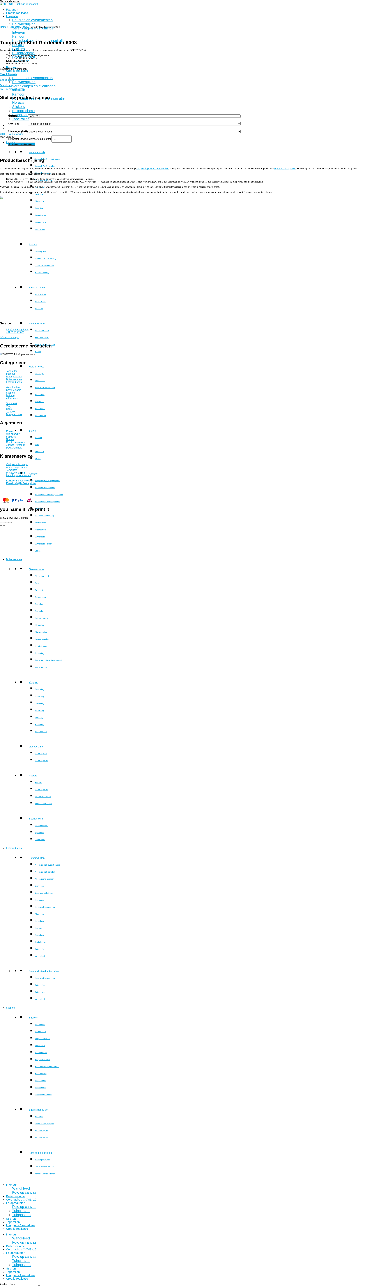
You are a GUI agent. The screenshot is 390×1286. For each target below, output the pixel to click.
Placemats (39, 394)
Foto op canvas (42, 337)
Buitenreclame (23, 53)
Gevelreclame (36, 569)
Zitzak (38, 459)
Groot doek (40, 839)
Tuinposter (39, 451)
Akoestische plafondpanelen (47, 502)
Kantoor (33, 473)
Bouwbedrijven (23, 24)
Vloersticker (40, 1088)
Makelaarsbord (41, 632)
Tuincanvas (40, 992)
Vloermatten (40, 415)
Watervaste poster (43, 796)
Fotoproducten (23, 115)
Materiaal (13, 116)
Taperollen (13, 1222)
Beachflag (39, 689)
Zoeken (4, 1284)
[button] (7, 137)
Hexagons (39, 187)
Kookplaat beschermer (45, 387)
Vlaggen (33, 682)
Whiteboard (40, 537)
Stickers (18, 49)
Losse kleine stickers (44, 1124)
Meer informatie (8, 74)
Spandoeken (36, 818)
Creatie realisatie (17, 12)
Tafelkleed (39, 401)
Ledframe (39, 194)
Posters (33, 775)
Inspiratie (12, 16)
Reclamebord (41, 667)
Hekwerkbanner (42, 618)
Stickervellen (40, 1074)
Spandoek (39, 832)
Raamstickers (41, 1052)
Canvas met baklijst (44, 893)
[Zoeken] (39, 1285)
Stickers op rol (41, 1138)
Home (3, 27)
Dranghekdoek (41, 825)
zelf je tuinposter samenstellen (152, 168)
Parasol (38, 437)
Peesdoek (39, 921)
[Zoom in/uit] (1, 522)
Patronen (12, 9)
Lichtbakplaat (41, 646)
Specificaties (7, 80)
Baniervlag (39, 696)
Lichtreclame (36, 746)
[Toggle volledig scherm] (4, 522)
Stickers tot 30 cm (38, 1110)
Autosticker (40, 1024)
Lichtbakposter (41, 760)
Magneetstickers (42, 1038)
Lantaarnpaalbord (42, 639)
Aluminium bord (42, 330)
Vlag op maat (41, 731)
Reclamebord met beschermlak (48, 660)
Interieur (11, 1184)
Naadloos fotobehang (44, 516)
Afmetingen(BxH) (18, 131)
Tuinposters (40, 985)
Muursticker (40, 1045)
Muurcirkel (39, 914)
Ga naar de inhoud (10, 1)
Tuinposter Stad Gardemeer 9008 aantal (29, 139)
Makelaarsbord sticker (45, 1174)
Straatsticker (40, 1031)
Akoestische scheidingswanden (49, 495)
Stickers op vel (41, 1131)
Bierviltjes (39, 373)
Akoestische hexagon (44, 173)
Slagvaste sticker (42, 1059)
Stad (24, 27)
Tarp (37, 444)
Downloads (6, 85)
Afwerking (14, 123)
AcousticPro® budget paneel (47, 159)
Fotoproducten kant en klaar (44, 971)
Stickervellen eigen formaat (47, 1066)
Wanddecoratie (37, 152)
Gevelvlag (39, 611)
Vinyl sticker (40, 1081)
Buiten (32, 430)
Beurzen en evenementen (32, 20)
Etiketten (39, 1117)
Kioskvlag (39, 625)
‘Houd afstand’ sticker (44, 1167)
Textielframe (40, 523)
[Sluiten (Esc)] (10, 522)
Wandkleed (40, 956)
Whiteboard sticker (43, 544)
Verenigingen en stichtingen (34, 86)
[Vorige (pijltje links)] (1, 525)
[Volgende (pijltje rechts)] (4, 525)
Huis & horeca (36, 366)
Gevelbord (39, 604)
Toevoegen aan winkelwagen (21, 144)
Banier (38, 583)
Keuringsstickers (42, 1160)
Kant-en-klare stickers (40, 1153)
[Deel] (7, 522)
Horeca (18, 103)
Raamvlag (39, 653)
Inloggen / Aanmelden (20, 1225)
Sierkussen (40, 408)
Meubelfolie (40, 380)
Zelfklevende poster (43, 803)
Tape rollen (20, 119)
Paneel (38, 351)
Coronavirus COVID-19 (21, 1199)
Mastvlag (39, 717)
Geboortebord (41, 597)
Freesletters (40, 590)
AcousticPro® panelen (45, 166)
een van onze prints (285, 168)
